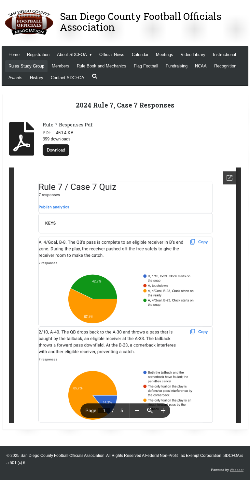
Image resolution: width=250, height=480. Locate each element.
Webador (236, 470)
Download (56, 150)
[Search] (95, 76)
